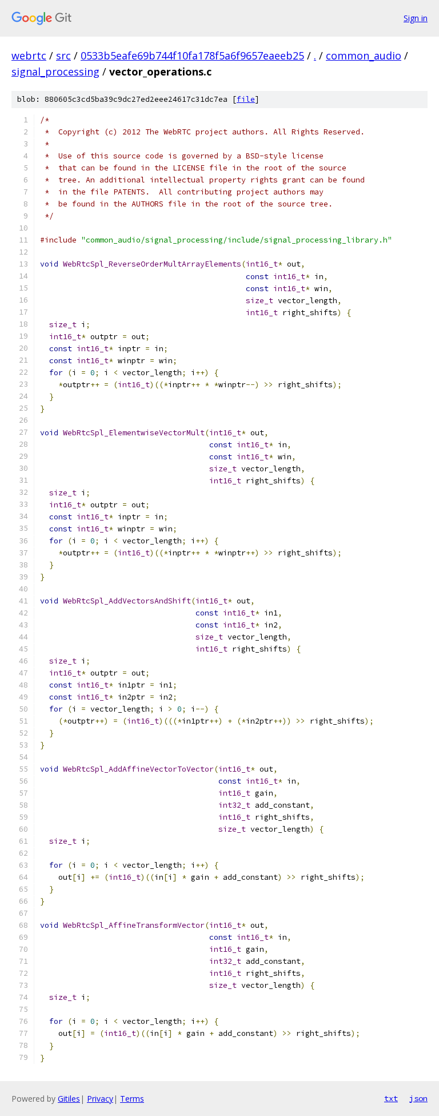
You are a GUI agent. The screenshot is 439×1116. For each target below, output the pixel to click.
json (418, 1098)
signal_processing (55, 71)
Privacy (100, 1098)
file (246, 99)
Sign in (416, 18)
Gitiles (69, 1098)
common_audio (363, 55)
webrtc (28, 55)
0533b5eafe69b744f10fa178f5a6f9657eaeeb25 (192, 55)
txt (391, 1098)
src (63, 55)
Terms (132, 1098)
